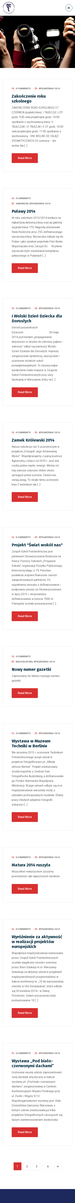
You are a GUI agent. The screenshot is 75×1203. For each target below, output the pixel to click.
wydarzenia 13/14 (49, 88)
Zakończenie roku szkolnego (29, 99)
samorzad (22, 203)
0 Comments (23, 88)
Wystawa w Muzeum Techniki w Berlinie (31, 743)
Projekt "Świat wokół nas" (37, 544)
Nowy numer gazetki (31, 669)
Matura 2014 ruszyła (31, 865)
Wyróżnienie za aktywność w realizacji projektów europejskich (37, 941)
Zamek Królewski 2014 (33, 440)
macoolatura (24, 661)
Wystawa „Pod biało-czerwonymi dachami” (33, 1063)
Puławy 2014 (23, 211)
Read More (25, 158)
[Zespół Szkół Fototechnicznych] (9, 8)
